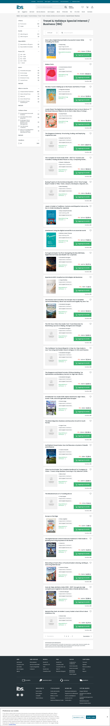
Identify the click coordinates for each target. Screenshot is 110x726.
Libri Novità (19, 662)
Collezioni (32, 669)
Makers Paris (49, 64)
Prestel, (60, 69)
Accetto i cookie (91, 717)
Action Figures (72, 674)
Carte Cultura (55, 1)
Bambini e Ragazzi (60, 671)
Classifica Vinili (47, 671)
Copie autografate (34, 666)
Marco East (63, 474)
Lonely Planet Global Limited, (65, 116)
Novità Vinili (46, 669)
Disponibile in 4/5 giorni (26, 44)
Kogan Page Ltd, (62, 46)
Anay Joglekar (63, 519)
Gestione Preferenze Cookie (56, 700)
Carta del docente (64, 1)
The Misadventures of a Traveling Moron (58, 494)
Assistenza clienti (76, 1)
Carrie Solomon (64, 67)
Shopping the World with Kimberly (26, 114)
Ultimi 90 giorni (24, 34)
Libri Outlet (19, 666)
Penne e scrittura (87, 666)
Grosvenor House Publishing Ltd (24, 102)
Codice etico (68, 700)
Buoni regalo (47, 1)
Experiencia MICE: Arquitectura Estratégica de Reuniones (63, 277)
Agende (84, 664)
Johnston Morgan (64, 591)
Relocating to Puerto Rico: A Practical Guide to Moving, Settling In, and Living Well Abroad (66, 564)
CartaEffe (33, 1)
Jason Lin (62, 543)
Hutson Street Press (25, 94)
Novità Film (59, 662)
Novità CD (45, 662)
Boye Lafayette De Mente (66, 210)
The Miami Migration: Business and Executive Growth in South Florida (65, 422)
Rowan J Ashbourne (65, 162)
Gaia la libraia (39, 698)
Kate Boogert (71, 67)
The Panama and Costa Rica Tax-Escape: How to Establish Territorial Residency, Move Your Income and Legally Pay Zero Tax (67, 300)
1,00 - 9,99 (22, 54)
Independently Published (26, 91)
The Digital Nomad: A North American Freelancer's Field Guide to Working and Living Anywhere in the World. (66, 539)
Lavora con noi (68, 698)
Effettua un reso (54, 695)
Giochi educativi (73, 666)
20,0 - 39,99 (23, 61)
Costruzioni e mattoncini (72, 663)
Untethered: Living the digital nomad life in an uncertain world (65, 230)
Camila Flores (23, 80)
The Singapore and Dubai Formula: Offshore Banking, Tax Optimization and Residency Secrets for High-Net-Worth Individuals (64, 373)
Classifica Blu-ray (60, 666)
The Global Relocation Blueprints (26, 117)
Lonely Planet (63, 113)
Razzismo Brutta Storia (85, 703)
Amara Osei (63, 616)
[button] (66, 7)
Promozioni (23, 24)
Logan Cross (63, 425)
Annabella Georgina (25, 70)
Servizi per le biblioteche (71, 691)
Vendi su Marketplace (70, 695)
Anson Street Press (25, 99)
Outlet (21, 26)
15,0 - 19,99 (23, 58)
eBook (18, 671)
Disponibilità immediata (26, 47)
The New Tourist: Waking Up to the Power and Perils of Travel (65, 87)
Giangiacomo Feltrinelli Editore (85, 694)
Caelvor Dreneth (64, 449)
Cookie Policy (12, 724)
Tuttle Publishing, (63, 213)
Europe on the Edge (51, 516)
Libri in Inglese (20, 669)
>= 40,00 (22, 63)
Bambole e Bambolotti (72, 671)
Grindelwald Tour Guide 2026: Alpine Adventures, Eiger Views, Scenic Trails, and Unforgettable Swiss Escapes (65, 397)
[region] (55, 717)
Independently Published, (65, 140)
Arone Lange (23, 73)
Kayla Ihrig (62, 44)
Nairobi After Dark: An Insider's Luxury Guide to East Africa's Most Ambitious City (66, 612)
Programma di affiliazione (71, 693)
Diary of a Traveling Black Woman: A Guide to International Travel (26, 131)
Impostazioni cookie (78, 717)
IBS (21, 143)
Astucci (84, 671)
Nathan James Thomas (66, 233)
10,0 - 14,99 (23, 56)
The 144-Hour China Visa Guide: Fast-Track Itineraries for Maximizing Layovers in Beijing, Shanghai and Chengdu (64, 325)
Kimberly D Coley (24, 78)
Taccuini (85, 662)
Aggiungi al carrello (84, 55)
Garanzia (52, 698)
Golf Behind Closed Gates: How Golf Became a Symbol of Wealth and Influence (66, 446)
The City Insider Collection (24, 127)
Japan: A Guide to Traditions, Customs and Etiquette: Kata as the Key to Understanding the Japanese (66, 207)
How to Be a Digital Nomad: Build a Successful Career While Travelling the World (64, 41)
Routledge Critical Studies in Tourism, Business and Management (25, 122)
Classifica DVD (59, 664)
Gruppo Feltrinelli (84, 691)
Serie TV (58, 669)
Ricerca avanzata (71, 7)
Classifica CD (46, 664)
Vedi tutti (20, 83)
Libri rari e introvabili (34, 664)
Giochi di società (73, 668)
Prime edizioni (33, 662)
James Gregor (24, 75)
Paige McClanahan (65, 89)
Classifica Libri (20, 664)
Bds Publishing (63, 186)
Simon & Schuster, (63, 91)
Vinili (44, 666)
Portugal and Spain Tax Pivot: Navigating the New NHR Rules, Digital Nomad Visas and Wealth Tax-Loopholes (65, 254)
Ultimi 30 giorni (24, 36)
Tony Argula (63, 496)
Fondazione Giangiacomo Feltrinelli (86, 697)
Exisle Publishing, (62, 235)
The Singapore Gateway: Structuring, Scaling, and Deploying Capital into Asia (65, 134)
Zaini (84, 669)
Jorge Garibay (63, 280)
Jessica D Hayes (64, 567)
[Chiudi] (107, 717)
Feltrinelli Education (84, 701)
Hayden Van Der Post (65, 138)
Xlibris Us (22, 96)
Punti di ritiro (40, 1)
